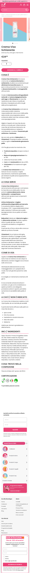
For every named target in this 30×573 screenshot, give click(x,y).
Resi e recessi (19, 512)
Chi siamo (4, 508)
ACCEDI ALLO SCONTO (15, 564)
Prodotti (3, 506)
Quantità (4, 61)
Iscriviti (15, 430)
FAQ (2, 521)
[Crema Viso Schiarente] (7, 399)
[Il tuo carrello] (24, 5)
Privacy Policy (19, 508)
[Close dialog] (27, 536)
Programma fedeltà (6, 528)
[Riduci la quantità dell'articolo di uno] (3, 64)
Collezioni (4, 504)
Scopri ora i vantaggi (14, 490)
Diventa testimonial (6, 526)
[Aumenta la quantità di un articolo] (10, 64)
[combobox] (15, 10)
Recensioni (4, 533)
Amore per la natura (6, 523)
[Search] (26, 10)
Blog (2, 511)
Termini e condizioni (21, 510)
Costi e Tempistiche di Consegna (22, 505)
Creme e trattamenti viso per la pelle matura (16, 14)
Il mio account (19, 515)
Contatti (18, 502)
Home (2, 14)
